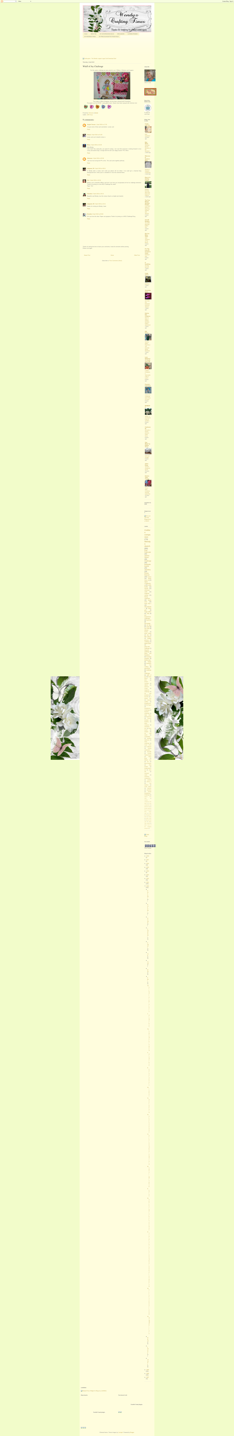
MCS (145, 680)
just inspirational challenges (147, 616)
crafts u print (148, 818)
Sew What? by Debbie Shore (147, 444)
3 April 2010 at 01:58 (96, 145)
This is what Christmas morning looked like (147, 491)
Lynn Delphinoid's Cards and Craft (147, 359)
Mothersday (147, 660)
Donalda (89, 214)
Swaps (149, 661)
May (148, 970)
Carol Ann (148, 620)
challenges (147, 673)
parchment (147, 668)
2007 (147, 1377)
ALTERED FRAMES (133, 34)
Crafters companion (147, 533)
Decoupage (147, 623)
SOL (150, 813)
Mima (88, 145)
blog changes (147, 763)
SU (148, 761)
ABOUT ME (93, 34)
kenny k (149, 781)
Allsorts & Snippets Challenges (148, 171)
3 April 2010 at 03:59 (98, 158)
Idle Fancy (146, 332)
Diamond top (147, 806)
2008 (147, 1373)
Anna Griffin (147, 633)
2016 (147, 863)
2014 (147, 871)
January (148, 1362)
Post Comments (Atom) (115, 260)
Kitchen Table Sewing (147, 477)
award (147, 626)
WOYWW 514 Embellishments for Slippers (147, 303)
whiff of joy (90, 114)
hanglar (146, 731)
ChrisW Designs (147, 220)
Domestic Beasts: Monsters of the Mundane (148, 148)
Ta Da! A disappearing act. (147, 468)
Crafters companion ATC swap (147, 802)
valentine (149, 790)
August (148, 945)
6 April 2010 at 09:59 (97, 214)
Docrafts (149, 751)
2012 (147, 878)
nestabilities (147, 736)
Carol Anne (147, 745)
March (148, 1339)
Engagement (147, 703)
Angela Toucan (91, 124)
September (148, 933)
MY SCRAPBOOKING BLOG (107, 34)
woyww (146, 588)
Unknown (89, 158)
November (148, 908)
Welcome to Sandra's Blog (147, 158)
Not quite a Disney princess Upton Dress (147, 433)
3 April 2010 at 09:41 (100, 168)
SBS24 (146, 685)
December (148, 894)
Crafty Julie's (147, 274)
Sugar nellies (147, 611)
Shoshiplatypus (148, 291)
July (148, 954)
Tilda (148, 613)
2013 (147, 874)
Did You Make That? (147, 235)
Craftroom (148, 746)
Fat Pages (148, 705)
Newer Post (87, 255)
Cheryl (89, 134)
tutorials (149, 788)
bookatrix (148, 663)
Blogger (132, 1432)
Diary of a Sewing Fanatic (147, 179)
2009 (147, 1369)
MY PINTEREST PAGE (90, 36)
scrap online (147, 786)
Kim (88, 180)
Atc (148, 635)
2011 (147, 882)
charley (149, 816)
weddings (148, 670)
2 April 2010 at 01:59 (96, 134)
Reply (88, 129)
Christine (89, 193)
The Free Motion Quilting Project (147, 202)
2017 (147, 859)
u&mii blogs (146, 464)
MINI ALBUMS (120, 34)
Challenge (147, 561)
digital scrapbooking (147, 583)
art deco (149, 625)
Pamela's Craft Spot (148, 385)
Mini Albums (147, 636)
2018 (147, 856)
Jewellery (147, 570)
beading (146, 721)
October (148, 920)
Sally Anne (147, 715)
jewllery (149, 779)
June (148, 962)
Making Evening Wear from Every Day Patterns (147, 192)
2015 (147, 867)
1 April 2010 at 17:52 (101, 124)
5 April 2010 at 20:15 (98, 193)
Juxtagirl (120, 1432)
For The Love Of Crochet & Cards (147, 251)
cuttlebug (146, 641)
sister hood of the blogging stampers (147, 826)
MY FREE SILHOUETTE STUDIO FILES (109, 36)
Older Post (137, 255)
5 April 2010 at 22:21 (100, 204)
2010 (147, 886)
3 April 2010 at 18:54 (95, 180)
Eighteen (147, 284)
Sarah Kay (148, 716)
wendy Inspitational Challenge (147, 793)
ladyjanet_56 (90, 168)
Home (85, 34)
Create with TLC (147, 124)
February (148, 1350)
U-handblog (147, 263)
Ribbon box (147, 760)
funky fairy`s (147, 603)
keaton (149, 577)
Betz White (146, 143)
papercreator (147, 643)
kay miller (147, 628)
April (148, 979)
